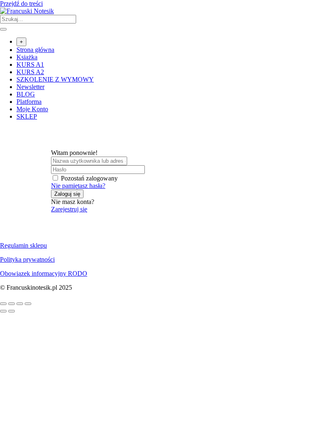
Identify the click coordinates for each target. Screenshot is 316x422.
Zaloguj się (67, 194)
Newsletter (30, 86)
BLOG (25, 94)
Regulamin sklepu (23, 245)
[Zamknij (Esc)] (28, 303)
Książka (26, 57)
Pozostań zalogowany (89, 178)
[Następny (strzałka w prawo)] (11, 311)
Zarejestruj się (69, 209)
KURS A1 (30, 64)
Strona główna (35, 49)
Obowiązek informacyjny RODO (43, 273)
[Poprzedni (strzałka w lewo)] (3, 311)
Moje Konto (32, 109)
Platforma (29, 101)
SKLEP (26, 116)
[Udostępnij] (19, 303)
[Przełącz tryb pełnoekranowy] (11, 303)
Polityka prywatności (27, 259)
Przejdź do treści (21, 3)
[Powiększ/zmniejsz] (3, 303)
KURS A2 (30, 71)
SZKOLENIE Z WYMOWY (55, 79)
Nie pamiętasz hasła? (78, 185)
